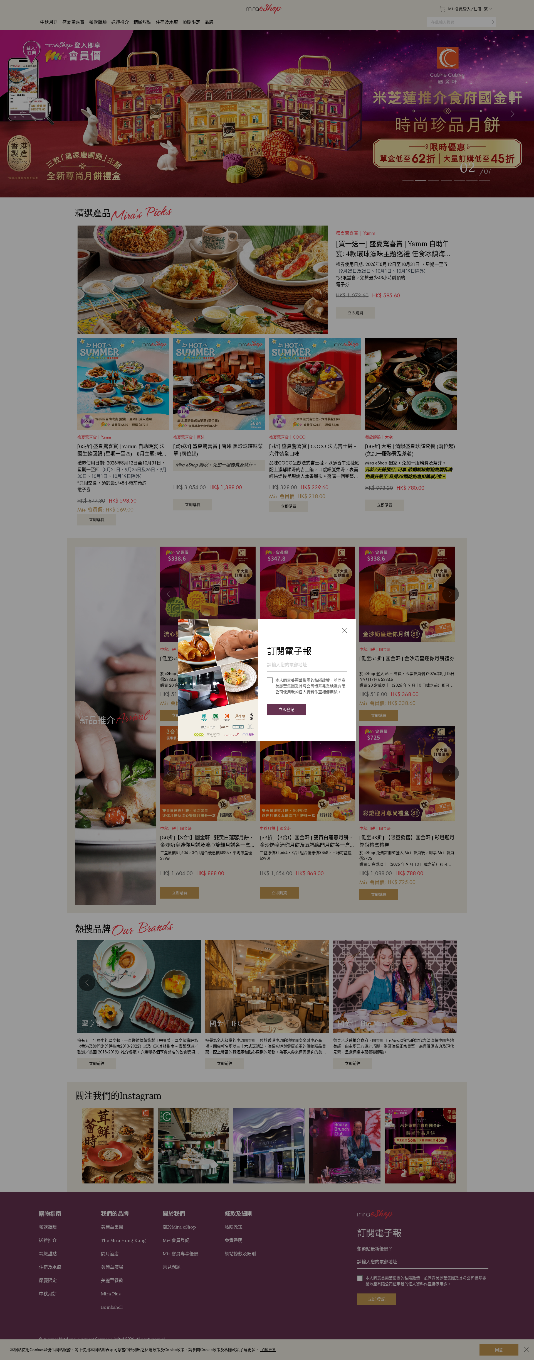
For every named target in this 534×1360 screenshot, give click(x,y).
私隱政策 (322, 680)
